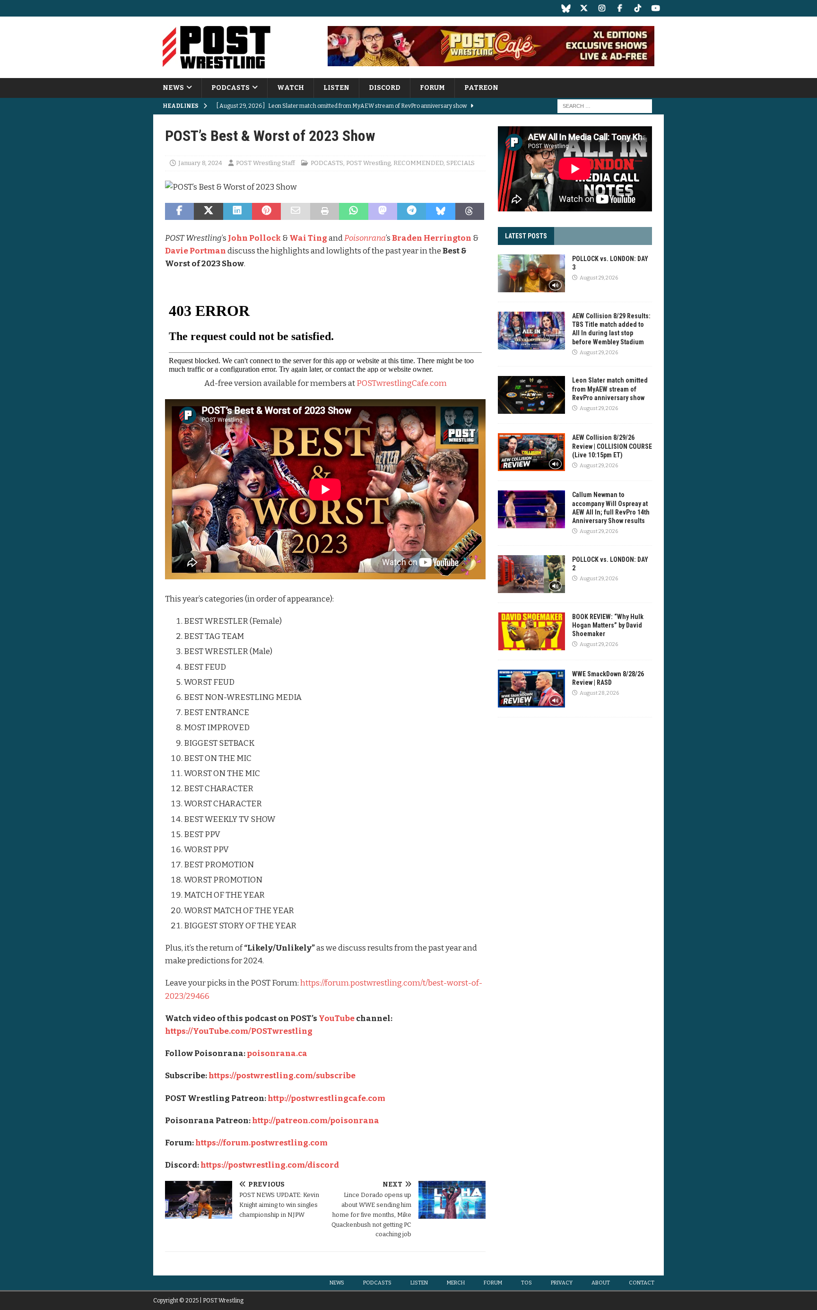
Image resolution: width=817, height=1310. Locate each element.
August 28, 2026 (599, 693)
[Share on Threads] (469, 211)
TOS (526, 1283)
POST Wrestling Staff (265, 162)
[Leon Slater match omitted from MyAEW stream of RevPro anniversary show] (531, 395)
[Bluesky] (565, 8)
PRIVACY (562, 1283)
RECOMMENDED (418, 162)
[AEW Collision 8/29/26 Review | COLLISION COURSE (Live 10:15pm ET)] (531, 452)
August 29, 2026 (599, 278)
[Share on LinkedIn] (237, 211)
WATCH (290, 88)
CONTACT (641, 1283)
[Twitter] (583, 8)
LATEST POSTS (526, 236)
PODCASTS (230, 88)
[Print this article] (324, 211)
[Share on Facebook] (179, 211)
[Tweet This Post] (208, 211)
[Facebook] (619, 8)
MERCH (456, 1283)
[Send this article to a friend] (295, 211)
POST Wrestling (368, 162)
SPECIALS (460, 162)
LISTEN (336, 88)
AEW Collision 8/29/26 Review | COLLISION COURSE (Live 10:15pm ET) (612, 446)
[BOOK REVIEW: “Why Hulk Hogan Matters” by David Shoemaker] (531, 631)
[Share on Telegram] (411, 211)
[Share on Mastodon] (382, 211)
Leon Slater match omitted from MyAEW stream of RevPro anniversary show (610, 388)
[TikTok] (637, 8)
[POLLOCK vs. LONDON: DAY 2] (531, 574)
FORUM (432, 88)
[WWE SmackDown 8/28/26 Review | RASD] (531, 688)
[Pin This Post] (266, 211)
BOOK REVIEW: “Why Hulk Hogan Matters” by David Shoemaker (607, 625)
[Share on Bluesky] (440, 211)
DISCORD (384, 88)
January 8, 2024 (200, 162)
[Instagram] (601, 8)
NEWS (173, 88)
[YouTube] (655, 8)
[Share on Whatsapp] (353, 211)
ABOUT (600, 1283)
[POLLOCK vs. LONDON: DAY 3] (531, 273)
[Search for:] (604, 106)
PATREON (481, 88)
